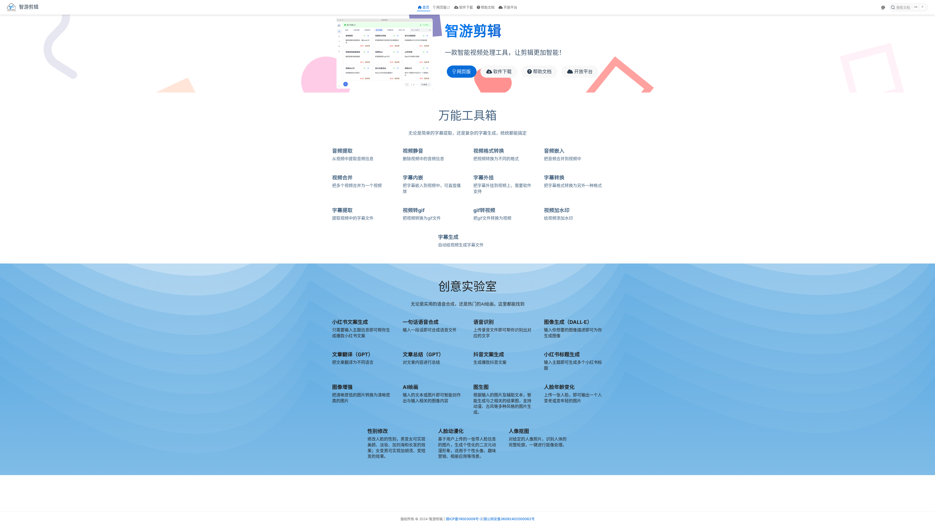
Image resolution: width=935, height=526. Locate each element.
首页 (425, 7)
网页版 (443, 7)
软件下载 (466, 7)
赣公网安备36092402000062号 (509, 519)
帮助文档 (488, 7)
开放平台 (510, 7)
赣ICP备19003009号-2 (464, 519)
